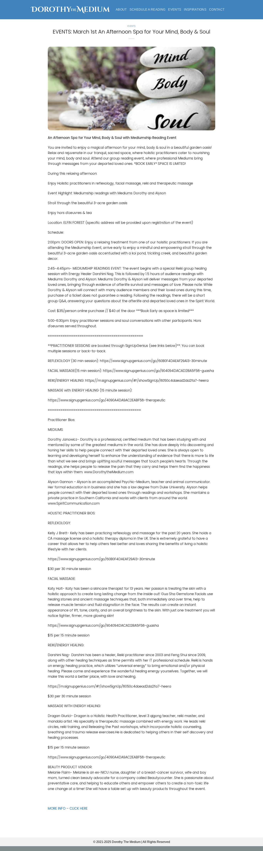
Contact (216, 9)
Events (174, 9)
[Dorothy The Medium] (70, 9)
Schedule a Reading (148, 9)
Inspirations (195, 9)
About (121, 9)
